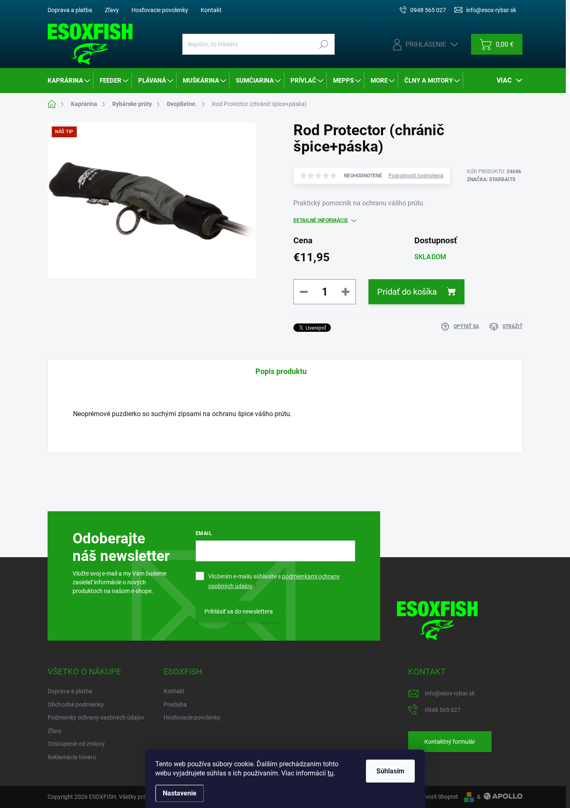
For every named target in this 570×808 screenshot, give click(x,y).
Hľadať (324, 44)
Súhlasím (390, 771)
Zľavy (112, 10)
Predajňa (175, 704)
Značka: (491, 179)
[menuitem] (69, 80)
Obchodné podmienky (76, 704)
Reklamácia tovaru (72, 757)
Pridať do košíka (407, 292)
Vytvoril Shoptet (437, 796)
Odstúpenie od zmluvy (76, 743)
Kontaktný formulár (449, 741)
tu (330, 773)
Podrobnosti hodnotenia (416, 176)
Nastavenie (180, 793)
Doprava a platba (70, 10)
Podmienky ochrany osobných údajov (96, 717)
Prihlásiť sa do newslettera (238, 611)
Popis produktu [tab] (281, 371)
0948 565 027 (443, 710)
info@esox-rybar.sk (450, 693)
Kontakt (211, 10)
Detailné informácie (320, 220)
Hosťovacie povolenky (159, 10)
